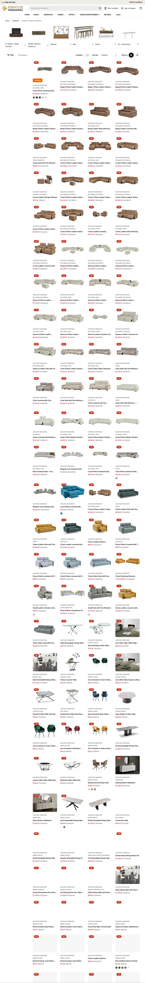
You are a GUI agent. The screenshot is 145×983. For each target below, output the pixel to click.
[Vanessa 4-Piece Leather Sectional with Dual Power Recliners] (45, 317)
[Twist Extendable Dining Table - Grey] (64, 827)
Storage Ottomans (40, 194)
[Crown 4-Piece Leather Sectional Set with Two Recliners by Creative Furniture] (127, 179)
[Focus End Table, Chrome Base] (100, 909)
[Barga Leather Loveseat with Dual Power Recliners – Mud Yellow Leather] (127, 111)
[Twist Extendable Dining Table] (72, 803)
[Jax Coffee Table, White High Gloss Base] (127, 628)
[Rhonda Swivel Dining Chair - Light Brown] (95, 789)
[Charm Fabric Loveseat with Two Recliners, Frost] (45, 561)
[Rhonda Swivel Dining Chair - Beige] (89, 789)
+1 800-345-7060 (9, 2)
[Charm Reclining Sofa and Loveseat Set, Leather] (127, 561)
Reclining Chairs (94, 229)
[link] (16, 36)
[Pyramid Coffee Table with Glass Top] (45, 696)
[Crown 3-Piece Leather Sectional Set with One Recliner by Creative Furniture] (45, 214)
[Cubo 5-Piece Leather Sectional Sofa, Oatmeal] (72, 351)
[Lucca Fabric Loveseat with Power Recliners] (72, 491)
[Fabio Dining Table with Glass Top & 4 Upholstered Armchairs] (100, 875)
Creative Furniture (40, 85)
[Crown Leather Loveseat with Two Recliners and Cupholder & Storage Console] (45, 248)
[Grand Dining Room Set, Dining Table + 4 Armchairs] (45, 875)
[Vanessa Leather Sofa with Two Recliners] (45, 351)
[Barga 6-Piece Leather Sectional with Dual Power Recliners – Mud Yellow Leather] (127, 69)
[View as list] (137, 55)
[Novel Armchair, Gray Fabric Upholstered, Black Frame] (45, 943)
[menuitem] (27, 14)
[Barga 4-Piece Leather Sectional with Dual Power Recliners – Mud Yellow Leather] (72, 111)
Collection (15, 21)
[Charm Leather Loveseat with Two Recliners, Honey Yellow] (127, 593)
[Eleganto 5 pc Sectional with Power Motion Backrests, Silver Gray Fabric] (72, 454)
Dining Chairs (93, 677)
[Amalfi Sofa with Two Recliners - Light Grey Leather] (89, 614)
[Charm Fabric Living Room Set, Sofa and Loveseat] (72, 593)
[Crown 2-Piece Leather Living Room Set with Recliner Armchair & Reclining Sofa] (100, 491)
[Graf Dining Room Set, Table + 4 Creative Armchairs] (72, 875)
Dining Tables (65, 817)
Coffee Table (92, 924)
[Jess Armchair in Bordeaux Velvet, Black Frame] (72, 731)
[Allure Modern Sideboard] (45, 803)
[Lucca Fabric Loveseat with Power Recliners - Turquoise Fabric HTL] (61, 513)
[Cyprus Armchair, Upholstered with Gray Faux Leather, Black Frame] (127, 909)
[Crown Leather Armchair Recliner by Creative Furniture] (100, 214)
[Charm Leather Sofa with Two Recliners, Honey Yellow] (45, 527)
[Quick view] (54, 64)
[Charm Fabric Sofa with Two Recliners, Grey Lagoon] (45, 628)
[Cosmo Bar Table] (127, 803)
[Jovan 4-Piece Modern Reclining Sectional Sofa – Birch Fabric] (100, 419)
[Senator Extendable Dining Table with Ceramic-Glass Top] (72, 840)
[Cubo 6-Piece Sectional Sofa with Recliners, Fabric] (127, 454)
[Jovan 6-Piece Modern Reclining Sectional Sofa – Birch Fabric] (72, 419)
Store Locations (136, 2)
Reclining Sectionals (68, 84)
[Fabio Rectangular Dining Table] (72, 628)
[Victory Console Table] (72, 662)
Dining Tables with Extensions (99, 855)
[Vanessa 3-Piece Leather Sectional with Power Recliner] (72, 317)
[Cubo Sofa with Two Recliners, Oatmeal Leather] (72, 385)
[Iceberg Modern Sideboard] (127, 765)
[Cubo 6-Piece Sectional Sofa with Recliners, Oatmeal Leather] (100, 454)
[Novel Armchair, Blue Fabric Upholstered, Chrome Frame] (45, 909)
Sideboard (119, 780)
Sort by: (95, 55)
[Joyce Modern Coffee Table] (127, 696)
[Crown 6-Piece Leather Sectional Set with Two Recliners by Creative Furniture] (72, 214)
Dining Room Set (38, 889)
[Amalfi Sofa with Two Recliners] (100, 593)
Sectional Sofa (38, 88)
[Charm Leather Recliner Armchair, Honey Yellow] (100, 527)
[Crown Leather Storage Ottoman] (45, 179)
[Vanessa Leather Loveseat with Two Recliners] (127, 317)
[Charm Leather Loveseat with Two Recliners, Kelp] (72, 527)
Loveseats (91, 400)
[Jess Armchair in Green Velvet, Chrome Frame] (100, 662)
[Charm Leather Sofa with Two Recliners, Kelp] (127, 491)
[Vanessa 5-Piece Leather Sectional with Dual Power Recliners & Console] (127, 282)
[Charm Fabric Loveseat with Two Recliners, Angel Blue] (72, 561)
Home (7, 21)
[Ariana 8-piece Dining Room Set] (127, 840)
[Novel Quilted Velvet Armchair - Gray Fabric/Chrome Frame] (122, 968)
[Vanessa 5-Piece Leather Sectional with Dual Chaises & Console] (100, 282)
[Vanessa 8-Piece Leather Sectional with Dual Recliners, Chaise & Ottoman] (127, 248)
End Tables (64, 711)
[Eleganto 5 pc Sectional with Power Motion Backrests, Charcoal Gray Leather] (45, 491)
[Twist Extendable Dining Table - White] (61, 827)
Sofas (117, 366)
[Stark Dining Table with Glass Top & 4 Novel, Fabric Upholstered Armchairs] (127, 875)
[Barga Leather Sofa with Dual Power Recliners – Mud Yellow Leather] (100, 111)
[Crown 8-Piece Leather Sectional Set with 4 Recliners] (72, 179)
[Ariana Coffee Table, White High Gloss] (45, 765)
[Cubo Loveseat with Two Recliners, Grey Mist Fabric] (45, 385)
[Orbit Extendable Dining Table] (45, 840)
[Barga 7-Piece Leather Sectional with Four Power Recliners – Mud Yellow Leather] (100, 69)
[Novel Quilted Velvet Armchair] (127, 943)
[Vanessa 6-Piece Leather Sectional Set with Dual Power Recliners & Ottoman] (45, 282)
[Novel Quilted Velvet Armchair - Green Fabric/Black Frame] (119, 968)
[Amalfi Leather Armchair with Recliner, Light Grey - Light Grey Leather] (34, 614)
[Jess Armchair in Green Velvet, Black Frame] (45, 731)
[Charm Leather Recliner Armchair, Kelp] (100, 943)
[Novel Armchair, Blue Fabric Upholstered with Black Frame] (100, 696)
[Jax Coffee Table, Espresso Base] (127, 662)
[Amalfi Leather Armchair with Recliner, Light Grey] (45, 593)
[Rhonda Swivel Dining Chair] (100, 765)
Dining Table (37, 677)
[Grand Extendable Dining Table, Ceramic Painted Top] (127, 731)
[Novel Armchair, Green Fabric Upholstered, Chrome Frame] (72, 909)
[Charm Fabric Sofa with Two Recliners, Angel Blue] (100, 561)
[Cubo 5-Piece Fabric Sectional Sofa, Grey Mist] (100, 351)
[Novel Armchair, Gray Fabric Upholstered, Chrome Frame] (72, 943)
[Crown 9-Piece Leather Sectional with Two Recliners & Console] (72, 145)
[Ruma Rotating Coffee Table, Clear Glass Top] (100, 628)
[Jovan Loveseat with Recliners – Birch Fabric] (45, 419)
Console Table (65, 677)
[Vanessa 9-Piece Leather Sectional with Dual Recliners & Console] (100, 248)
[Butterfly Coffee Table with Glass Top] (72, 765)
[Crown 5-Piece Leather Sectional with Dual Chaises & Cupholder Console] (100, 145)
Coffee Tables (93, 643)
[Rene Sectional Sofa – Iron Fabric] (45, 454)
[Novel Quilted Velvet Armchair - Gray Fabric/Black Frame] (125, 968)
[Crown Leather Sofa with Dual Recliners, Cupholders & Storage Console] (127, 214)
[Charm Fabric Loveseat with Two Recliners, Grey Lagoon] (127, 527)
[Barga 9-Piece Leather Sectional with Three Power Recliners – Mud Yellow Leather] (72, 69)
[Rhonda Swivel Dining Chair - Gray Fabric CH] (92, 789)
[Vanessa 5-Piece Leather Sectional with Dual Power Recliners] (72, 282)
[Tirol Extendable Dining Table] (100, 840)
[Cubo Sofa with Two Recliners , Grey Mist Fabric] (127, 351)
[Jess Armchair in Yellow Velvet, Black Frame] (100, 731)
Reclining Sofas (93, 126)
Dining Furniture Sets (96, 889)
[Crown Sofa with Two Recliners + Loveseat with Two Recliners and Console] (45, 145)
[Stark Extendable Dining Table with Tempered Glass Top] (45, 662)
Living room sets (39, 160)
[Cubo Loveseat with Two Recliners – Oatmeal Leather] (100, 385)
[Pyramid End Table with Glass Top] (72, 696)
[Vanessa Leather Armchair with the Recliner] (100, 317)
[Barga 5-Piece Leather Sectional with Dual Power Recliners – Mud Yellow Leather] (45, 111)
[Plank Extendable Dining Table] (100, 803)
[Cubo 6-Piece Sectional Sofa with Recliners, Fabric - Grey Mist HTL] (116, 478)
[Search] (100, 8)
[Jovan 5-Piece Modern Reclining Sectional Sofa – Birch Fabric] (127, 419)
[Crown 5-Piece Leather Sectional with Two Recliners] (127, 145)
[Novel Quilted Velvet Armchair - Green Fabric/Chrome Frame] (116, 968)
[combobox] (66, 8)
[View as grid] (131, 55)
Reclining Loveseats (122, 126)
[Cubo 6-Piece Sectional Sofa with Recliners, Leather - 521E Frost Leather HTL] (43, 97)
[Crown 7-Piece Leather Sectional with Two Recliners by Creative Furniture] (100, 179)
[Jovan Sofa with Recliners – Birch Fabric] (127, 385)
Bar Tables (119, 817)
